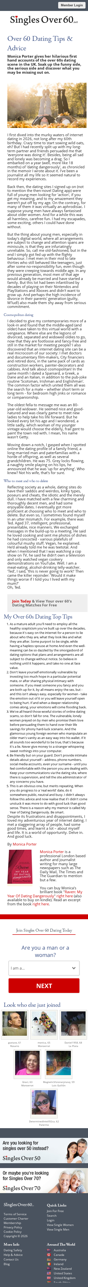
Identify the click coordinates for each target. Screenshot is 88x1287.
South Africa (62, 1282)
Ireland (58, 1264)
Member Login (72, 5)
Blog (7, 1264)
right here (64, 895)
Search (51, 1216)
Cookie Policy (13, 1232)
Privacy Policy (13, 1227)
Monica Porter (52, 851)
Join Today (21, 601)
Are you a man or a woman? (45, 951)
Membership (12, 1223)
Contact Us (11, 1259)
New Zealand (63, 1269)
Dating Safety (13, 1250)
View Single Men (58, 1229)
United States (63, 1273)
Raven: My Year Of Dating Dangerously (44, 893)
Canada (59, 1255)
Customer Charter (16, 1218)
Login (50, 1220)
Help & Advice (13, 1255)
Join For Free (55, 1211)
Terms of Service (15, 1214)
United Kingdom (65, 1278)
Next (44, 985)
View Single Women (60, 1225)
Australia (60, 1250)
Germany (60, 1259)
